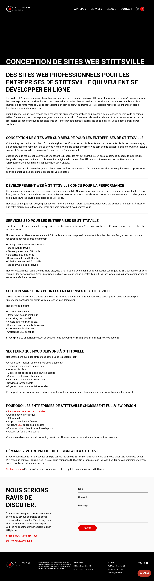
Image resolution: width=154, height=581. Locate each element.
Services (96, 8)
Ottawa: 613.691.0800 (19, 540)
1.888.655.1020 (120, 566)
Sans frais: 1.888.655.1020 (21, 535)
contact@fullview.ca (115, 573)
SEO (20, 424)
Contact (126, 8)
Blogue (111, 8)
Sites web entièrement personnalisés (27, 411)
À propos (80, 8)
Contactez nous (14, 469)
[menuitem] (138, 9)
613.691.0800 (118, 569)
